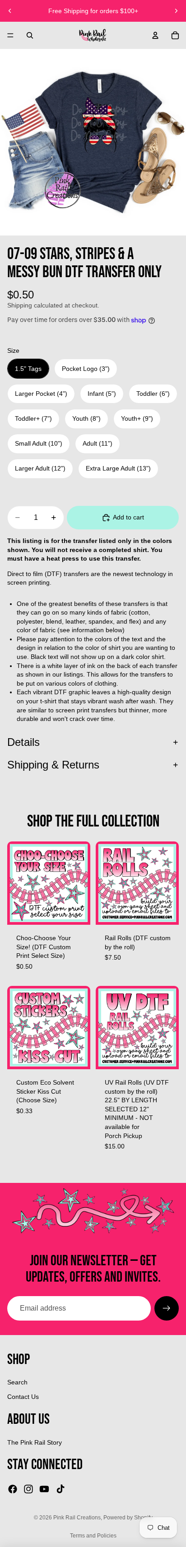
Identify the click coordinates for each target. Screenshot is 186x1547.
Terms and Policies (93, 1536)
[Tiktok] (60, 1489)
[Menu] (10, 35)
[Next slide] (176, 11)
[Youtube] (44, 1489)
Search (17, 1382)
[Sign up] (166, 1308)
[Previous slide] (10, 11)
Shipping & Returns (53, 765)
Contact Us (23, 1396)
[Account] (155, 35)
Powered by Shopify (128, 1517)
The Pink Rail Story (34, 1442)
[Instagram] (28, 1489)
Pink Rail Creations (77, 1517)
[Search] (30, 35)
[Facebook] (12, 1489)
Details (23, 742)
